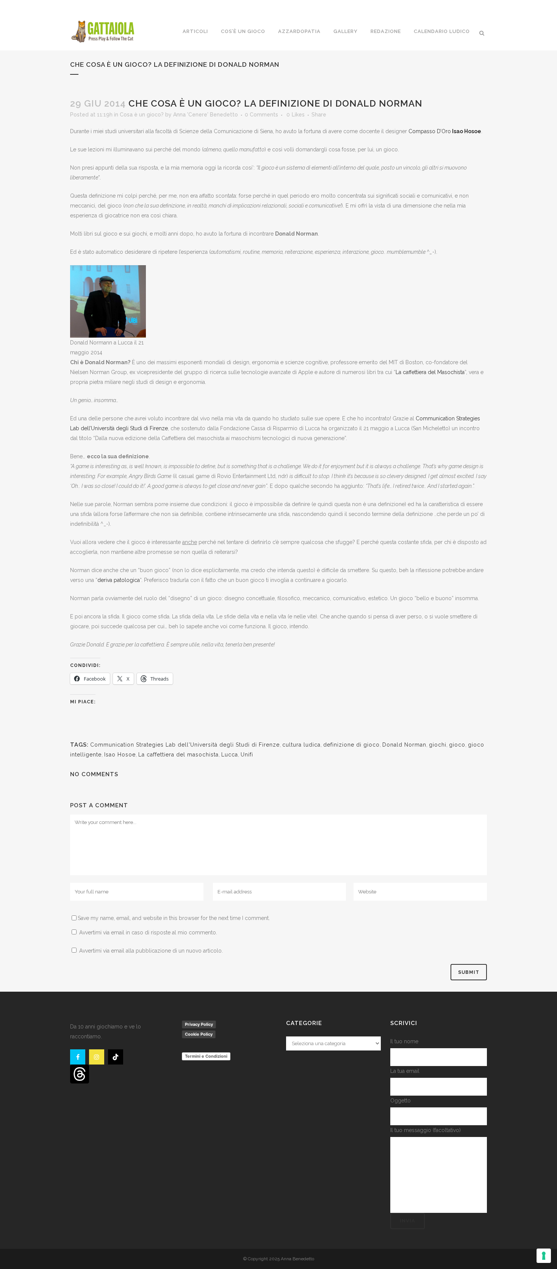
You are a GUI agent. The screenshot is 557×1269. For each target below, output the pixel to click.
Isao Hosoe (120, 755)
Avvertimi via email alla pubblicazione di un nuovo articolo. (151, 951)
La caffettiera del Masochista (430, 372)
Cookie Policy (199, 1034)
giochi (437, 745)
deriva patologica (118, 580)
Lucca (229, 755)
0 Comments (261, 115)
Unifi (247, 755)
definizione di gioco (351, 745)
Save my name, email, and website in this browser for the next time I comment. (174, 918)
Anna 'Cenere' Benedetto (205, 115)
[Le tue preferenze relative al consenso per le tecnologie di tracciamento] (544, 1256)
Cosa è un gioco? (142, 115)
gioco (457, 745)
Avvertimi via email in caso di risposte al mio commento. (148, 932)
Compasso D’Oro (429, 131)
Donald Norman (404, 745)
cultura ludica (301, 745)
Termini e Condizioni (206, 1056)
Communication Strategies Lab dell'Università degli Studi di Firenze (185, 745)
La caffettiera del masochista (178, 755)
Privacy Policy (199, 1024)
